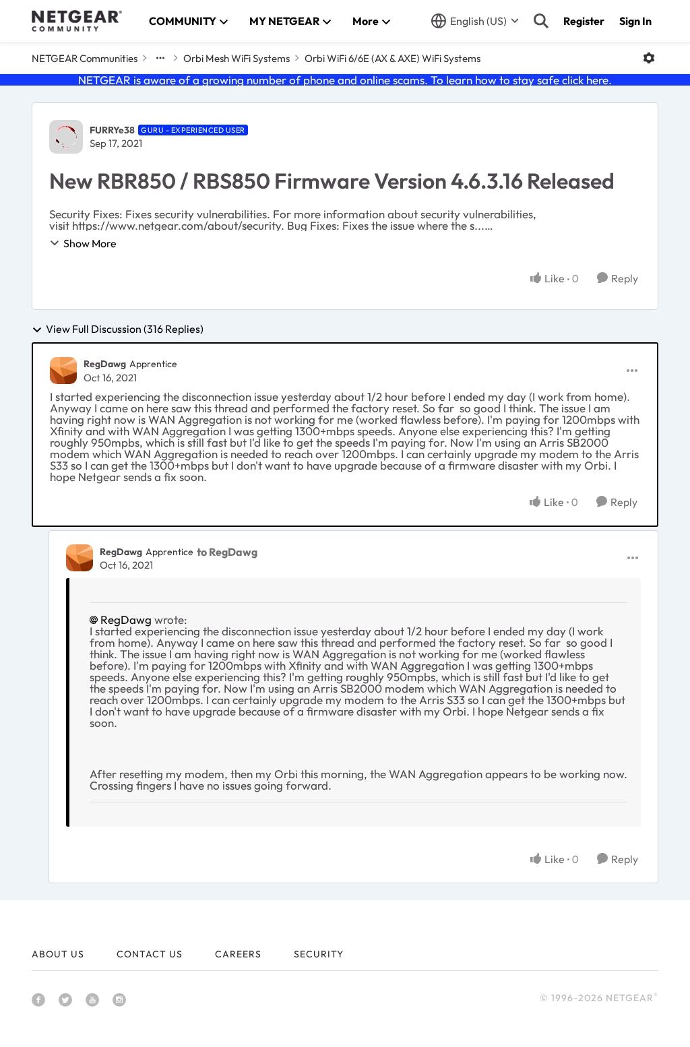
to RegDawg (227, 551)
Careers (238, 954)
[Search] (541, 21)
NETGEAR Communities (84, 58)
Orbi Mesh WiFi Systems (236, 58)
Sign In (635, 21)
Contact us (150, 954)
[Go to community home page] (77, 21)
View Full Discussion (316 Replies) (124, 329)
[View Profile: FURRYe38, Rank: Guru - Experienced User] (66, 137)
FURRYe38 (112, 130)
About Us (58, 954)
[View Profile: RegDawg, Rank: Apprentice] (63, 370)
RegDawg (105, 364)
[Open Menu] (648, 58)
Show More (90, 243)
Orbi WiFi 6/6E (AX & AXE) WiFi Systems (392, 58)
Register (583, 21)
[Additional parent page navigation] (160, 58)
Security (319, 954)
